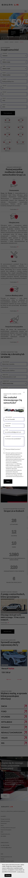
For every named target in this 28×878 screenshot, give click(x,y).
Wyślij (7, 481)
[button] (3, 875)
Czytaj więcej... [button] (21, 871)
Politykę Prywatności (15, 449)
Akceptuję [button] (8, 875)
